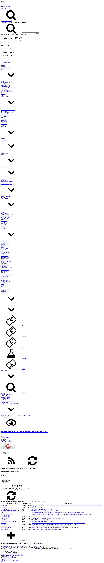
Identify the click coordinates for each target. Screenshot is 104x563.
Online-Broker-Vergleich (6, 184)
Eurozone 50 (3, 120)
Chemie (2, 247)
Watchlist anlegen (4, 402)
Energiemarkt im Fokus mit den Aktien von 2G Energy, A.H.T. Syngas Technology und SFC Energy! (55, 524)
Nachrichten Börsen (5, 555)
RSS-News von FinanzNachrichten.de (9, 561)
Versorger (3, 293)
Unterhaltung (3, 291)
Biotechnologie (4, 245)
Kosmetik (3, 272)
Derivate (24, 347)
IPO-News (3, 94)
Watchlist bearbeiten (5, 398)
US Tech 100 (4, 118)
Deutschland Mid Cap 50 (6, 113)
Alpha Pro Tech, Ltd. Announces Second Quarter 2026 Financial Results (48, 518)
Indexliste (3, 212)
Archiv (2, 154)
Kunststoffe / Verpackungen (7, 273)
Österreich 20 (4, 124)
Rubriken (3, 81)
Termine (2, 95)
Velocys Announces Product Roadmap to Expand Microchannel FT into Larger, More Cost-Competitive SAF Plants (58, 512)
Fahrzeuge (3, 253)
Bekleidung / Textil (5, 244)
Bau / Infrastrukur (4, 243)
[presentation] (4, 453)
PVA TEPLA (4, 505)
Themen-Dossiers (4, 96)
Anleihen (24, 336)
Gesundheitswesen (5, 257)
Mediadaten (14, 557)
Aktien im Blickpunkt (5, 82)
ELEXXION (4, 526)
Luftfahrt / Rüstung (5, 276)
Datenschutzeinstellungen (6, 557)
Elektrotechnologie (5, 251)
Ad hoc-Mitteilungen (5, 6)
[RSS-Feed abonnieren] (11, 465)
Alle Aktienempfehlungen (6, 91)
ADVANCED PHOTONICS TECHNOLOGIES (7, 514)
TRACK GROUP (5, 516)
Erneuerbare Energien (5, 252)
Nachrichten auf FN (5, 68)
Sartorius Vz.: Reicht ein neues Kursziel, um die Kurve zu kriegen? (47, 529)
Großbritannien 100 (5, 121)
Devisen (23, 369)
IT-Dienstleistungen (5, 270)
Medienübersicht (4, 153)
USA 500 (3, 117)
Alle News (3, 69)
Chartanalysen (4, 92)
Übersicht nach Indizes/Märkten (8, 110)
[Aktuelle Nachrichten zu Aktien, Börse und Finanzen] (6, 8)
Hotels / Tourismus (5, 265)
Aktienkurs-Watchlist (5, 397)
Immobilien (3, 266)
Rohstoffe (3, 286)
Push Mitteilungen (4, 417)
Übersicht (3, 197)
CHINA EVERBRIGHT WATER (8, 521)
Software (3, 287)
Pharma (2, 285)
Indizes (2, 108)
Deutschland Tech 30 (5, 115)
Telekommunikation (5, 290)
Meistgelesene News (5, 86)
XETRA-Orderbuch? (5, 198)
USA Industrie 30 (4, 116)
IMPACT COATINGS (6, 527)
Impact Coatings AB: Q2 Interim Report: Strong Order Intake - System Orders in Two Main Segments (55, 527)
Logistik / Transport (5, 275)
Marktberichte (4, 89)
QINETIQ (3, 519)
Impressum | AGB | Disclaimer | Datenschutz (11, 560)
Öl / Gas (2, 284)
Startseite (3, 64)
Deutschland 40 (4, 111)
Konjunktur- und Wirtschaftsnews (8, 87)
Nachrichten (3, 65)
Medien (2, 152)
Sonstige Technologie (5, 289)
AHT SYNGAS (4, 524)
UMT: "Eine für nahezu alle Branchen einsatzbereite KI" (45, 510)
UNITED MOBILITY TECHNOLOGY (10, 510)
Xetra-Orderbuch (11, 554)
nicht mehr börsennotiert (6, 440)
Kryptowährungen (5, 370)
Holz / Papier (3, 263)
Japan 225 (3, 125)
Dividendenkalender (5, 182)
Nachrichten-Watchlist (5, 395)
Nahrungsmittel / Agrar (6, 281)
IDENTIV (3, 507)
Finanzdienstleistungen (6, 254)
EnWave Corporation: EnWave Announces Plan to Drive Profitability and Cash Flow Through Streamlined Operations (58, 523)
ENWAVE (3, 523)
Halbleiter (3, 259)
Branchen (3, 138)
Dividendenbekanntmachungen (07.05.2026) (42, 509)
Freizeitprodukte (4, 256)
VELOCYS (3, 512)
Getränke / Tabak (4, 258)
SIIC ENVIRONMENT (6, 509)
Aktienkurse (3, 179)
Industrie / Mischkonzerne (6, 267)
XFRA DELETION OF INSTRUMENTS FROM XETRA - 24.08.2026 (48, 526)
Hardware (3, 262)
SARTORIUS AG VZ (6, 529)
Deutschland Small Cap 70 (7, 112)
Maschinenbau (4, 277)
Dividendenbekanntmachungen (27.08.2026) (42, 521)
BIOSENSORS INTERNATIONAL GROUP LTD (12, 546)
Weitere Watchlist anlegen (6, 394)
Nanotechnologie (4, 280)
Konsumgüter (4, 271)
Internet (2, 268)
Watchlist (24, 392)
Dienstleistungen (4, 248)
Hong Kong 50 (4, 126)
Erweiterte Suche (6, 62)
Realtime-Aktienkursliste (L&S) (8, 181)
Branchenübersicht (5, 140)
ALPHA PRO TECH (5, 518)
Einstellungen (4, 399)
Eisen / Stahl (3, 249)
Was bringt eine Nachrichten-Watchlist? (9, 401)
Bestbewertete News (5, 85)
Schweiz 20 (3, 122)
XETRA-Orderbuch (5, 196)
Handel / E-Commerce (6, 261)
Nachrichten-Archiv (8, 556)
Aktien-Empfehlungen (14, 555)
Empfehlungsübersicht (6, 90)
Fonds (23, 325)
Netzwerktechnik (4, 282)
